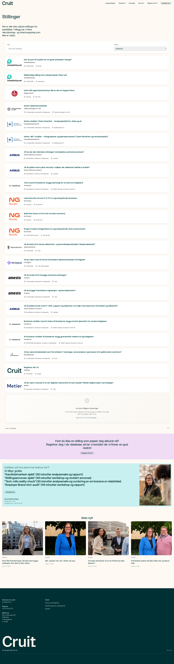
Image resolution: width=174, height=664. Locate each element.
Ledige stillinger (110, 3)
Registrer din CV (152, 3)
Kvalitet (47, 609)
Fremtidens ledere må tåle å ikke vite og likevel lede (150, 562)
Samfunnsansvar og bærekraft (55, 606)
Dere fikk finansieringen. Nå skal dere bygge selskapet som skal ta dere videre (20, 562)
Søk (8, 45)
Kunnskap (132, 3)
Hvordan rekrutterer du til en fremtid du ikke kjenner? (106, 562)
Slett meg (169, 650)
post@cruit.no (7, 602)
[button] (122, 3)
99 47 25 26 (18, 503)
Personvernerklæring (52, 603)
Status (116, 45)
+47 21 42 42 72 (7, 608)
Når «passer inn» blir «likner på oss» (60, 561)
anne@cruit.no (9, 503)
